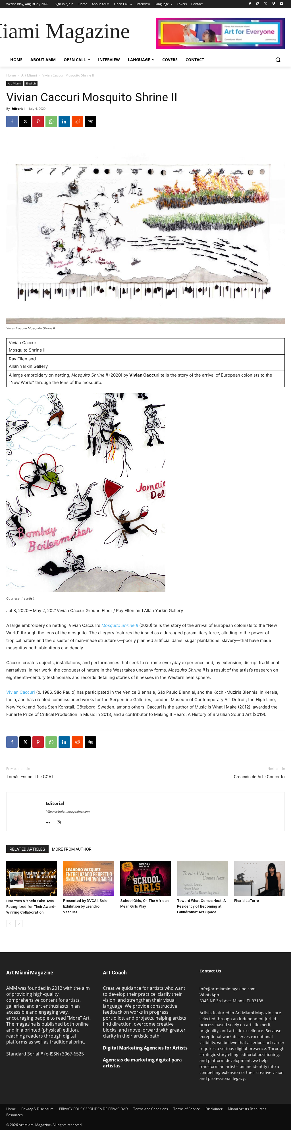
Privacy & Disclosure (37, 1108)
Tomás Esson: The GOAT (30, 776)
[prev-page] (9, 923)
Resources (14, 1114)
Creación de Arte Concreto (259, 776)
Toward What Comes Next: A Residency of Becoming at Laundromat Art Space (201, 906)
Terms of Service (186, 1108)
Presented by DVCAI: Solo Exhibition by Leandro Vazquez (85, 906)
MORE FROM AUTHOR (72, 849)
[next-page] (18, 923)
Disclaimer (214, 1108)
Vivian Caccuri (20, 692)
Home (11, 75)
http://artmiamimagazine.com (68, 811)
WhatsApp (209, 994)
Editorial (17, 108)
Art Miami (29, 75)
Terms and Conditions (150, 1108)
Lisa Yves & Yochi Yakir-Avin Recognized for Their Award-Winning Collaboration (31, 906)
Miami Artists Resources (247, 1108)
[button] (278, 60)
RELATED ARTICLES (27, 849)
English (31, 83)
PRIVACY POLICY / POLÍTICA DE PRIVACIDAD (93, 1108)
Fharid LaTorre (246, 900)
